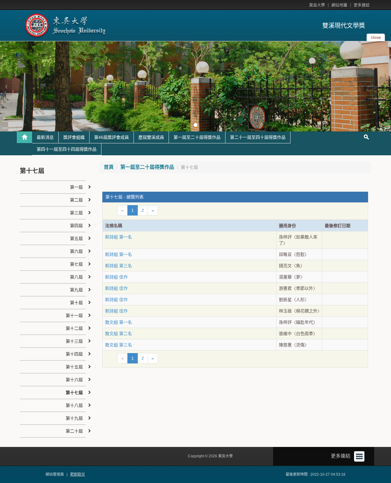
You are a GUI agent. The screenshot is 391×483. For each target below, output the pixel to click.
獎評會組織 (74, 137)
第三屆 (76, 212)
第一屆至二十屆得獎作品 (197, 137)
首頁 (109, 167)
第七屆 (76, 264)
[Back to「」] (24, 137)
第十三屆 (74, 341)
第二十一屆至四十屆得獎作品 (258, 137)
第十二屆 (74, 328)
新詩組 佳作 (116, 277)
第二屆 (76, 199)
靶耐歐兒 (77, 474)
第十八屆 (74, 405)
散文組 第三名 (118, 344)
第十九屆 (74, 418)
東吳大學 (317, 5)
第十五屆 (74, 366)
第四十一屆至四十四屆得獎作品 (67, 149)
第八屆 (76, 277)
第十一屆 (74, 315)
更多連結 (362, 5)
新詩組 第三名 (118, 265)
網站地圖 (339, 5)
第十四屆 (74, 354)
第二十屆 (74, 431)
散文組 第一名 (118, 322)
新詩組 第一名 (118, 236)
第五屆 (76, 238)
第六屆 (76, 251)
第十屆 (76, 302)
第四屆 (76, 225)
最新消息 (45, 137)
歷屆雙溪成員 (151, 137)
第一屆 (76, 187)
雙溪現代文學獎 (343, 25)
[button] (6, 86)
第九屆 (76, 289)
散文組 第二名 (118, 333)
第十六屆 (74, 379)
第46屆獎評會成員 (111, 137)
